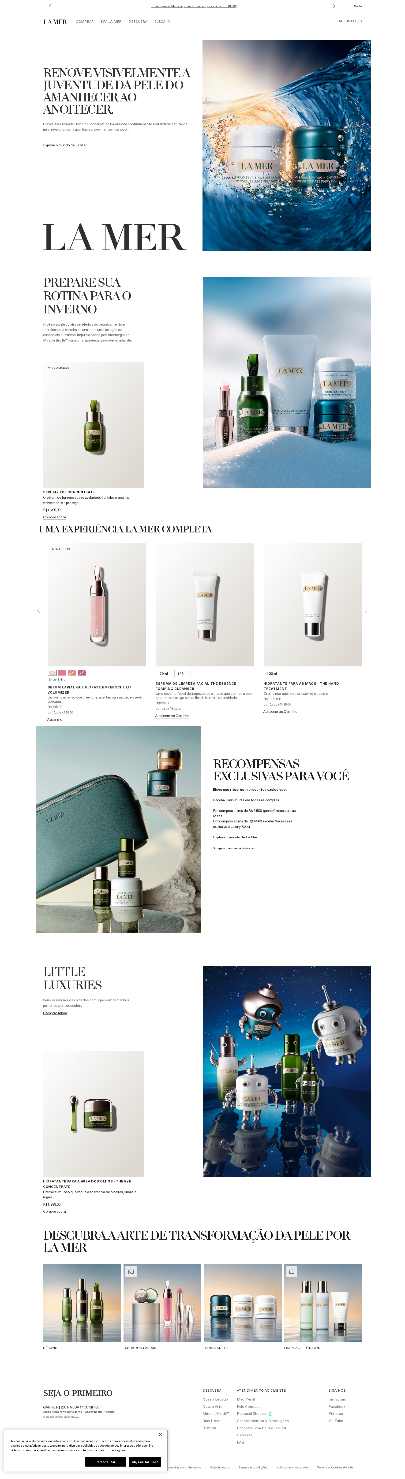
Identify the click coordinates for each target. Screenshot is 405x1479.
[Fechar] (160, 1434)
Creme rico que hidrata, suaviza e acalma (296, 693)
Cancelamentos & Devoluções (263, 1420)
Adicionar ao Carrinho (172, 715)
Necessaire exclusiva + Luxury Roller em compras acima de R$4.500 (194, 6)
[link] (65, 145)
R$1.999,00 (52, 1204)
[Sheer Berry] (82, 673)
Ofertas (209, 1427)
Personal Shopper (252, 1413)
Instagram (337, 1399)
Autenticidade (219, 1467)
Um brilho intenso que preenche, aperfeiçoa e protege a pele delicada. (95, 699)
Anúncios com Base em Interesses (177, 1467)
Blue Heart (211, 1420)
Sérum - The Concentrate (69, 492)
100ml (272, 673)
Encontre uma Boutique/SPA (262, 1428)
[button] (50, 6)
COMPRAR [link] (85, 21)
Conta (358, 6)
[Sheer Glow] (72, 673)
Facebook (337, 1406)
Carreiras (245, 1435)
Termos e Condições (252, 1467)
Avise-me (54, 719)
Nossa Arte (212, 1406)
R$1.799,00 (52, 509)
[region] (86, 1450)
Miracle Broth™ (215, 1413)
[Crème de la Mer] (57, 21)
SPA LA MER (111, 21)
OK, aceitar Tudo (145, 1462)
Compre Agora (54, 517)
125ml (182, 673)
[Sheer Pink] (62, 673)
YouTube (336, 1420)
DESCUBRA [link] (137, 21)
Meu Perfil (246, 1399)
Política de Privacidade (292, 1467)
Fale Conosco (249, 1406)
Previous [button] (38, 610)
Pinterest (337, 1413)
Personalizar (106, 1462)
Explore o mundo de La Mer (235, 837)
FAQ (240, 1442)
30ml (164, 673)
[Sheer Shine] (52, 673)
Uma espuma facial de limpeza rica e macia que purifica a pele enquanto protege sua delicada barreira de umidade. (204, 695)
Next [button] (366, 610)
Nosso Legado (215, 1399)
